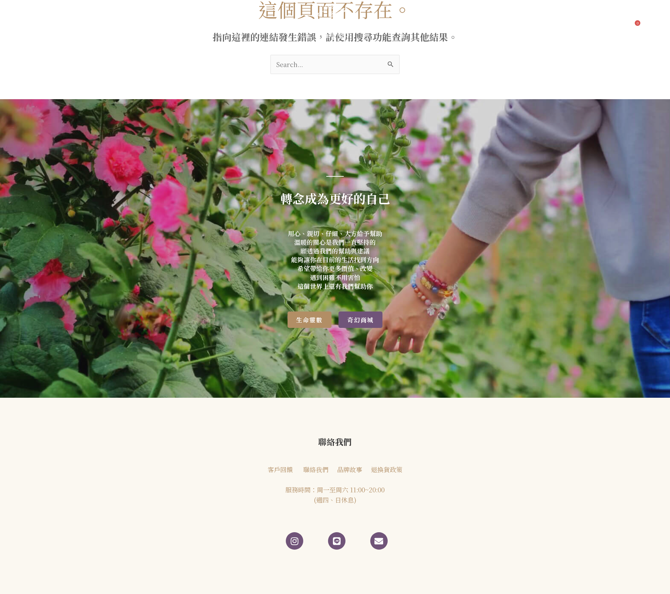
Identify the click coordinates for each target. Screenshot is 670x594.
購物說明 (501, 25)
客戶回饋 (221, 25)
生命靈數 (259, 25)
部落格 (179, 25)
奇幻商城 (397, 25)
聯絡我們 (437, 25)
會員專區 (469, 25)
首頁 (113, 25)
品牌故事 (144, 25)
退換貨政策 (386, 469)
